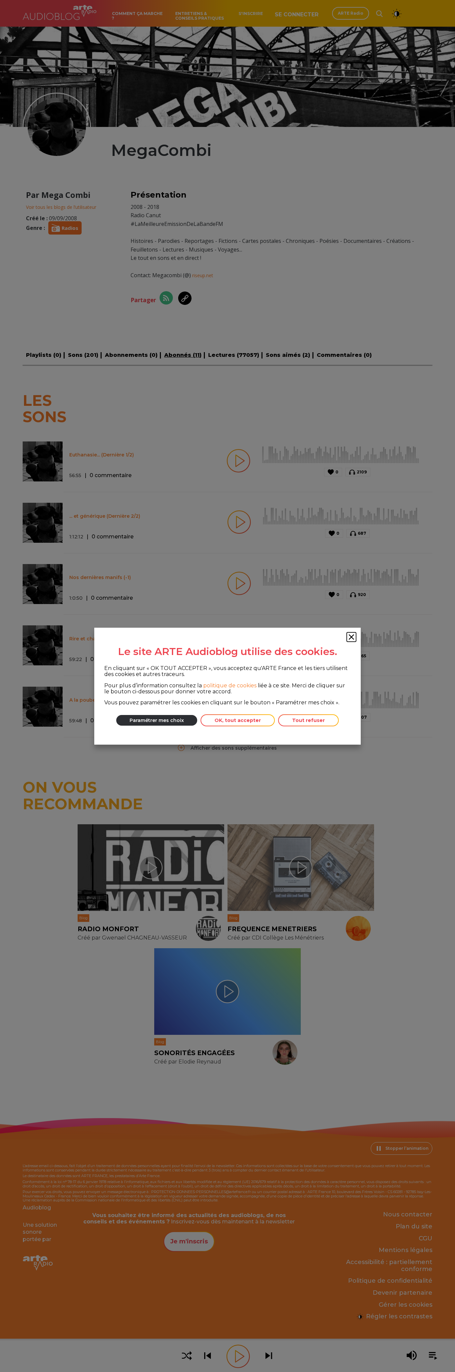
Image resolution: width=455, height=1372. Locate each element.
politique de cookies (229, 685)
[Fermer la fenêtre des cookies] (351, 637)
